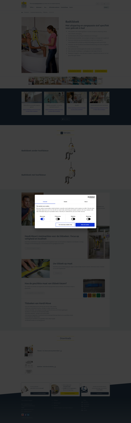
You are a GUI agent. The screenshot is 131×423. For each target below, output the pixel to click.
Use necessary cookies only (65, 224)
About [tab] (85, 201)
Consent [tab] (45, 201)
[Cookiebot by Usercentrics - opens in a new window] (89, 197)
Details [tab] (65, 201)
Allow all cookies (85, 224)
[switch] (58, 219)
